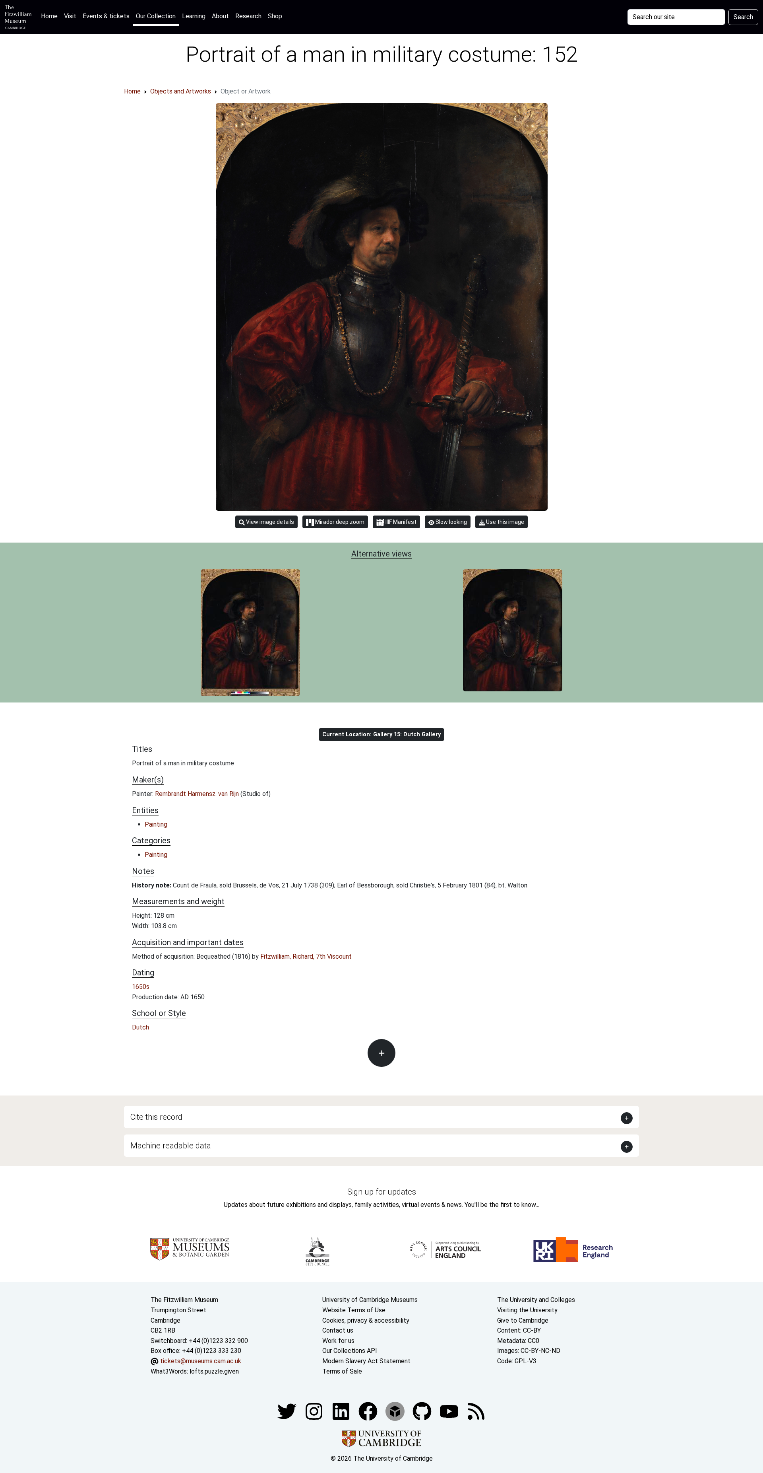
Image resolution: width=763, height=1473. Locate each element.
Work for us (338, 1341)
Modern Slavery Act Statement (366, 1361)
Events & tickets (106, 16)
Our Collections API (349, 1350)
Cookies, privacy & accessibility (365, 1320)
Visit (70, 16)
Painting (156, 824)
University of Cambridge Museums (370, 1300)
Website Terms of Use (353, 1310)
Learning (193, 16)
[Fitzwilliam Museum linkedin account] (368, 1411)
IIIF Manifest (400, 522)
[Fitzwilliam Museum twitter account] (287, 1411)
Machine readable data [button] (170, 1145)
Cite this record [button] (156, 1117)
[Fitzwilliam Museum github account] (422, 1411)
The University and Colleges (536, 1300)
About (220, 16)
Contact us (337, 1330)
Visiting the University (527, 1310)
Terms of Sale (342, 1371)
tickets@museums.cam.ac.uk (200, 1361)
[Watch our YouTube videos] (449, 1411)
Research (248, 16)
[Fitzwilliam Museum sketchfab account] (395, 1411)
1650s (140, 986)
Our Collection (156, 16)
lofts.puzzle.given (214, 1371)
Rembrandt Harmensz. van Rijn (197, 794)
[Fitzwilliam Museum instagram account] (314, 1411)
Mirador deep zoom (339, 522)
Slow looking (450, 522)
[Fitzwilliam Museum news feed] (476, 1411)
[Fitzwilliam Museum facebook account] (341, 1411)
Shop (275, 16)
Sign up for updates (381, 1192)
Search (743, 17)
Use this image (504, 522)
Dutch (140, 1027)
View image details (269, 522)
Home (51, 16)
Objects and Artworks (180, 91)
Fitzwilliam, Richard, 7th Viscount (306, 956)
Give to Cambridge (522, 1320)
